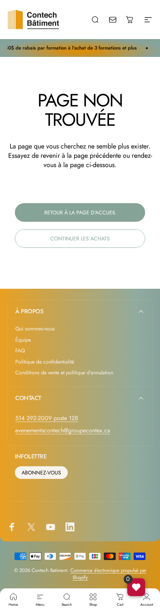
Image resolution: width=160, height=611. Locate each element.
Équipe (23, 340)
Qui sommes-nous (35, 329)
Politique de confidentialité (44, 362)
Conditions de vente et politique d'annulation (64, 373)
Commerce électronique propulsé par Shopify (108, 574)
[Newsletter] (118, 19)
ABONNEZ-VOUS (41, 472)
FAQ (20, 351)
